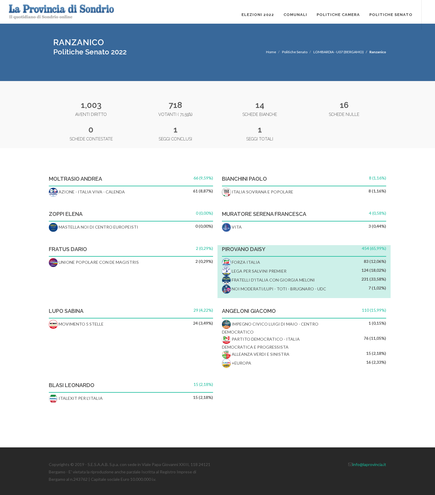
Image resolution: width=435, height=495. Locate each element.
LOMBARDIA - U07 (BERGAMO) (338, 52)
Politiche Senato (391, 14)
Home (271, 52)
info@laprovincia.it (369, 464)
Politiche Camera (338, 14)
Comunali (295, 14)
